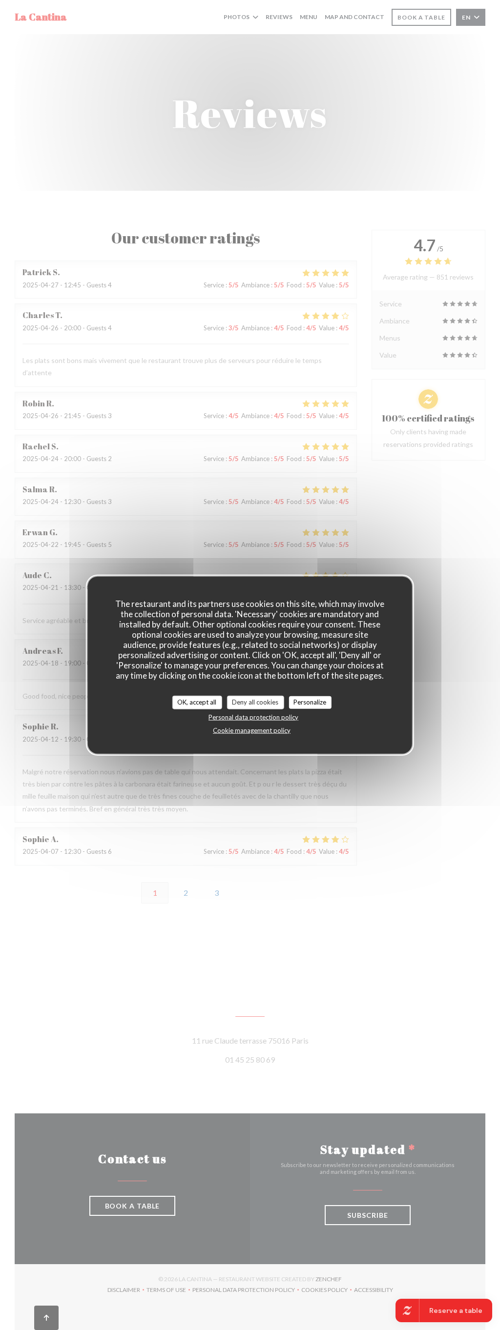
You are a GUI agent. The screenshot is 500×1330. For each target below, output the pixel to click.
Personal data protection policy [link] (253, 717)
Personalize (309, 702)
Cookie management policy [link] (252, 730)
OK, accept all (196, 702)
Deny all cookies (255, 702)
